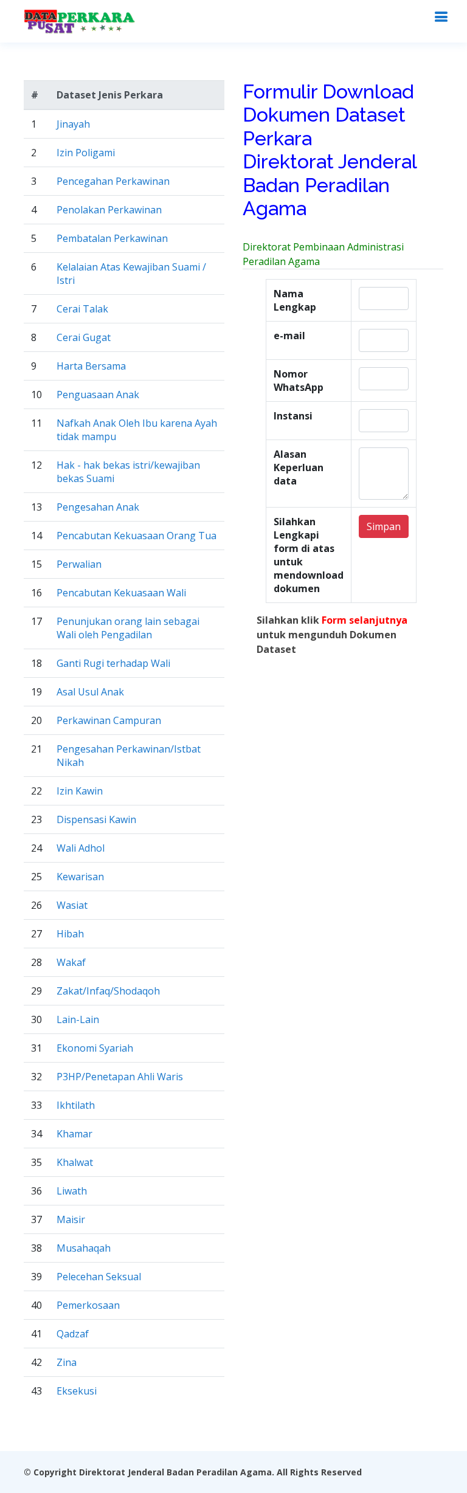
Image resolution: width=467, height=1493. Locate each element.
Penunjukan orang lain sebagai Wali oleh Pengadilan (128, 628)
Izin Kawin (80, 791)
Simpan (384, 526)
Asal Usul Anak (90, 691)
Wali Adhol (81, 848)
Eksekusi (77, 1391)
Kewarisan (80, 876)
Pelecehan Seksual (99, 1276)
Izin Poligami (86, 152)
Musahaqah (84, 1248)
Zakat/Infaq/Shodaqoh (108, 991)
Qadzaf (73, 1333)
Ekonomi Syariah (95, 1048)
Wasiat (72, 905)
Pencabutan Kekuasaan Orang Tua (136, 535)
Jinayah (73, 124)
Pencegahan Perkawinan (113, 181)
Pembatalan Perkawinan (112, 238)
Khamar (74, 1133)
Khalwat (75, 1162)
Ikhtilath (76, 1105)
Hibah (70, 933)
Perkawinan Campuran (109, 720)
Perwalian (79, 564)
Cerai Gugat (84, 337)
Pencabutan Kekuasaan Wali (121, 592)
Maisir (71, 1219)
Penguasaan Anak (98, 394)
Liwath (72, 1191)
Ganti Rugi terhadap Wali (113, 663)
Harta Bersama (91, 366)
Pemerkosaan (88, 1305)
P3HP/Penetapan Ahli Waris (120, 1076)
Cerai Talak (82, 308)
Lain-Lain (78, 1019)
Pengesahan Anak (98, 507)
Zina (67, 1362)
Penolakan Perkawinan (109, 209)
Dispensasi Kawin (96, 819)
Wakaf (71, 962)
